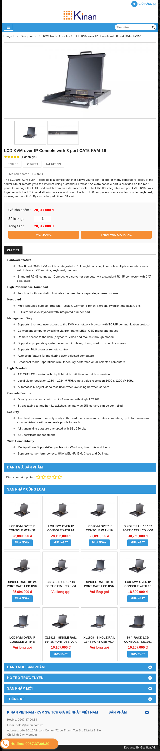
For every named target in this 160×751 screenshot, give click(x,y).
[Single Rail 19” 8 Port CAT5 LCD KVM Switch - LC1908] (99, 566)
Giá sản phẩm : (19, 210)
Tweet (33, 164)
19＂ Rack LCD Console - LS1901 (138, 639)
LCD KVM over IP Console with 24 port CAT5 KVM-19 (61, 530)
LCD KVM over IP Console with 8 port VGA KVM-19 (22, 642)
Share (13, 164)
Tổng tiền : (16, 226)
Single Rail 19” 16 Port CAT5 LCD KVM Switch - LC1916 (60, 586)
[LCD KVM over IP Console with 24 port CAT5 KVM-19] (61, 510)
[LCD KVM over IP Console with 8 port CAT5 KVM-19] (80, 80)
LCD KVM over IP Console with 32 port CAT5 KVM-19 (22, 530)
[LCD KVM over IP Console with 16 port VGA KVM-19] (138, 566)
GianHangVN (148, 747)
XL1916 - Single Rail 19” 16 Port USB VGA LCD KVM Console (61, 642)
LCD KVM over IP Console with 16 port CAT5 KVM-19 (99, 530)
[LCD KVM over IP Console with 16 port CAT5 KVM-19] (99, 510)
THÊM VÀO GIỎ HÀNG (116, 234)
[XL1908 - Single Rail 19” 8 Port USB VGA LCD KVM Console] (99, 622)
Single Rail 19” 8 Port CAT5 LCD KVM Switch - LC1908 (99, 586)
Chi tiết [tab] (13, 250)
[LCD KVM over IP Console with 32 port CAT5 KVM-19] (22, 510)
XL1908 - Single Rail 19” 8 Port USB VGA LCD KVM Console (99, 642)
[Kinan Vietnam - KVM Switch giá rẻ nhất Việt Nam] (80, 21)
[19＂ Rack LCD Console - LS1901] (138, 622)
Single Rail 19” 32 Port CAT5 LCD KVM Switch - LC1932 (137, 530)
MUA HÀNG (44, 234)
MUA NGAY (22, 542)
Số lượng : (16, 218)
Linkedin (55, 164)
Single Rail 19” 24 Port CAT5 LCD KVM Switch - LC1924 (22, 586)
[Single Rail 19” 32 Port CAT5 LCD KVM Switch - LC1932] (138, 510)
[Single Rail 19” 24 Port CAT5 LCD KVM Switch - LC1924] (22, 566)
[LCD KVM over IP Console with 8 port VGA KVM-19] (22, 622)
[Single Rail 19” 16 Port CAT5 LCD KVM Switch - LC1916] (61, 566)
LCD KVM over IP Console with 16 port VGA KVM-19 (137, 586)
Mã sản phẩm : (19, 174)
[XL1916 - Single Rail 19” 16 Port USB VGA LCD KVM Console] (61, 622)
